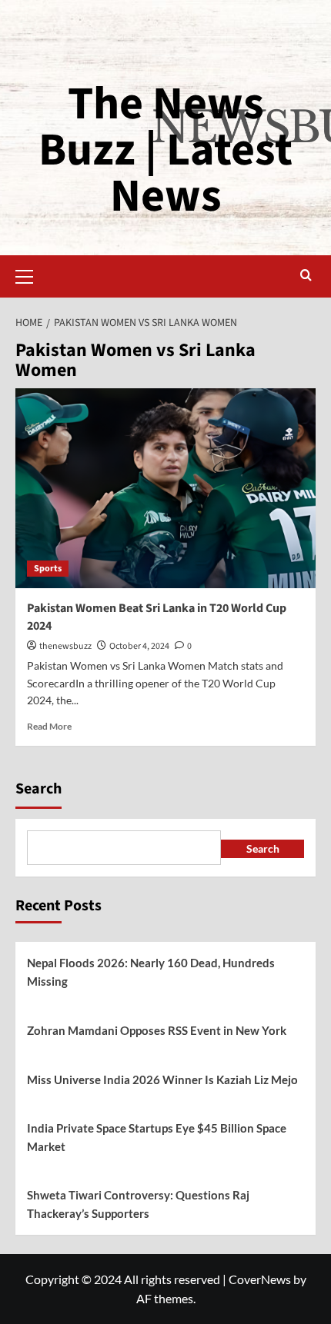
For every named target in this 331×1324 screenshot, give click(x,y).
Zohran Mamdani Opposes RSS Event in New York (156, 1030)
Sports (48, 568)
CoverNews (260, 1279)
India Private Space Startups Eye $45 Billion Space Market (156, 1137)
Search (38, 789)
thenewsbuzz (65, 646)
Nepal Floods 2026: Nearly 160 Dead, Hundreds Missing (151, 972)
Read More (49, 726)
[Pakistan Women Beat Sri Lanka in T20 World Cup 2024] (165, 488)
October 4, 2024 (139, 646)
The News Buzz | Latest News (165, 150)
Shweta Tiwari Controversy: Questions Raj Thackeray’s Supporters (138, 1204)
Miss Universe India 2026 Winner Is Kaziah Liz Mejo (162, 1079)
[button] (30, 274)
